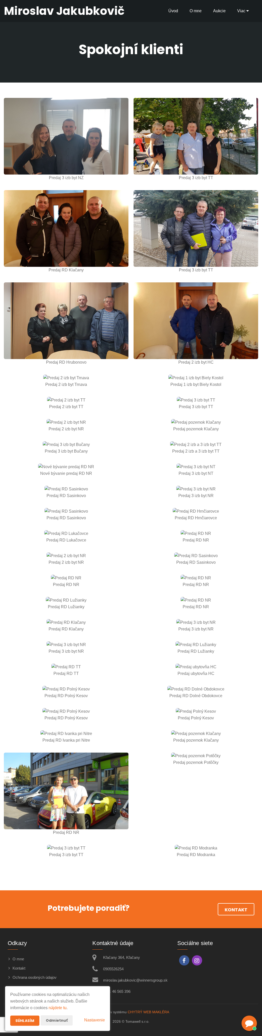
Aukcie (219, 11)
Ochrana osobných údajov (35, 977)
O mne (196, 11)
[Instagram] (197, 960)
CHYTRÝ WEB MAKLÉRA (148, 1012)
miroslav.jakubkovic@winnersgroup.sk (135, 980)
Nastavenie (94, 1020)
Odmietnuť (57, 1020)
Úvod (173, 11)
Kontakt (236, 909)
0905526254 (113, 969)
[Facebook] (184, 960)
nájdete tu (58, 1008)
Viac (241, 11)
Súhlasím (24, 1020)
